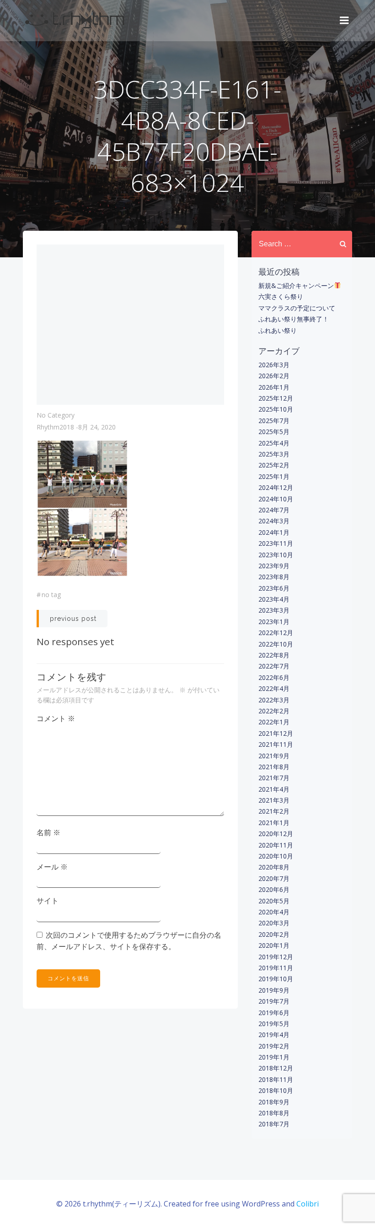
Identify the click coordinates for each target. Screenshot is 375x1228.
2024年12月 (275, 487)
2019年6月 (273, 1012)
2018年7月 (273, 1123)
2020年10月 (275, 856)
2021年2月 (273, 811)
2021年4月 (273, 789)
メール (52, 867)
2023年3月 (273, 610)
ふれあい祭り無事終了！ (293, 319)
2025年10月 (275, 409)
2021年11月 (275, 744)
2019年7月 (273, 1001)
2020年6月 (273, 889)
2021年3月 (273, 800)
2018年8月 (273, 1112)
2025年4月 (273, 443)
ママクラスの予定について (296, 308)
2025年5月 (273, 431)
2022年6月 (273, 677)
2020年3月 (273, 922)
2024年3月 (273, 520)
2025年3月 (273, 454)
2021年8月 (273, 766)
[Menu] (344, 20)
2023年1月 (273, 621)
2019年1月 (273, 1057)
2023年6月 (273, 588)
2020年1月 (273, 945)
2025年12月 (275, 398)
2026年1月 (273, 387)
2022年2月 (273, 710)
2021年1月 (273, 822)
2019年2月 (273, 1046)
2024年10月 (275, 498)
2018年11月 (275, 1079)
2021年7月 (273, 777)
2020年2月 (273, 934)
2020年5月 (273, 901)
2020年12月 (275, 833)
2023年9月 (273, 565)
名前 (48, 832)
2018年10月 (275, 1090)
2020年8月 (273, 867)
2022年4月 (273, 688)
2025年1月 (273, 476)
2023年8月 (273, 576)
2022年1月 (273, 721)
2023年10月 (275, 554)
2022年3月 (273, 700)
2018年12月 (275, 1068)
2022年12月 (275, 632)
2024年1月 (273, 532)
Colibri (307, 1204)
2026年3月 (273, 364)
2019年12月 (275, 956)
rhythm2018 (55, 427)
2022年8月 (273, 655)
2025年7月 (273, 420)
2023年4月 (273, 599)
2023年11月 (275, 543)
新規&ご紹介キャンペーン (296, 285)
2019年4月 (273, 1034)
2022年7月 (273, 666)
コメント (56, 718)
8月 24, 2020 (97, 427)
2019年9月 (273, 990)
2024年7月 (273, 509)
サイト (48, 901)
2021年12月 (275, 733)
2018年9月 (273, 1102)
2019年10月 (275, 978)
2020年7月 (273, 878)
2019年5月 (273, 1023)
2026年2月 (273, 375)
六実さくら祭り (280, 296)
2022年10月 (275, 644)
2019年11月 (275, 967)
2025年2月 (273, 465)
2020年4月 (273, 911)
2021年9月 (273, 755)
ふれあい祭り (277, 330)
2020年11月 (275, 845)
